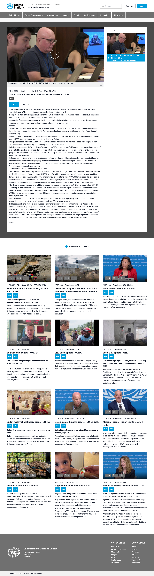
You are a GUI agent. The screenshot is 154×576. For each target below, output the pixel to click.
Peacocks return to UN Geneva (22, 485)
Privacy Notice (36, 573)
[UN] (16, 6)
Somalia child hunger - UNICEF (22, 352)
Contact (13, 573)
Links (133, 555)
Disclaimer (136, 563)
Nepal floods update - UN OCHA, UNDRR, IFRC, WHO (27, 290)
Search (134, 549)
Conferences (89, 15)
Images (66, 15)
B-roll (76, 15)
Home (134, 546)
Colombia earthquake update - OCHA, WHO (77, 422)
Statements (52, 15)
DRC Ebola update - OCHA (68, 352)
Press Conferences (34, 15)
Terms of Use (136, 560)
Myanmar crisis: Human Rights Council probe (123, 423)
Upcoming (104, 15)
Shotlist (26, 104)
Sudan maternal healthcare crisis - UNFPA (28, 422)
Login (142, 6)
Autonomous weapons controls (119, 288)
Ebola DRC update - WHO (115, 352)
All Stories (118, 15)
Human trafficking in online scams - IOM (123, 485)
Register (129, 6)
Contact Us (135, 557)
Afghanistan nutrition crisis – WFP (72, 485)
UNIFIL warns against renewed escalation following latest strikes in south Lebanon (76, 290)
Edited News (14, 15)
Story (14, 104)
